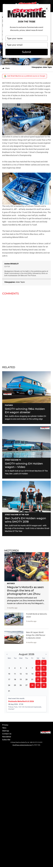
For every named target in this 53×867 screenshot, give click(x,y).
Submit (26, 52)
